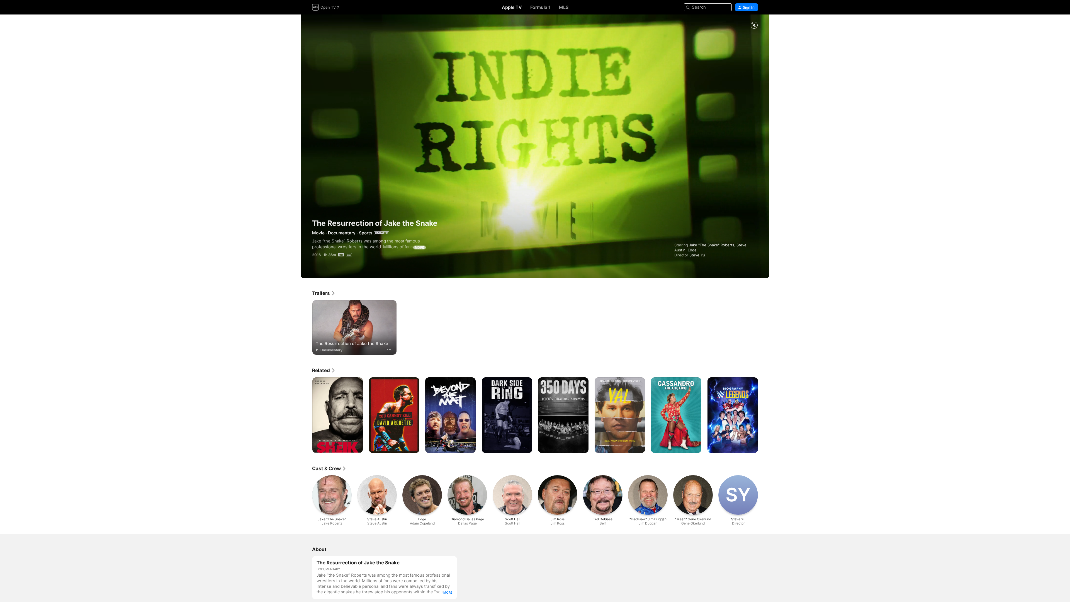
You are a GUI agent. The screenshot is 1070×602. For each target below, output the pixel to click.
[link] (323, 293)
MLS (563, 7)
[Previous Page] (306, 415)
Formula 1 (540, 7)
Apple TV (512, 7)
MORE (419, 247)
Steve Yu (697, 255)
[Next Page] (763, 415)
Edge (692, 250)
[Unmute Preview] (754, 25)
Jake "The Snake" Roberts (711, 245)
